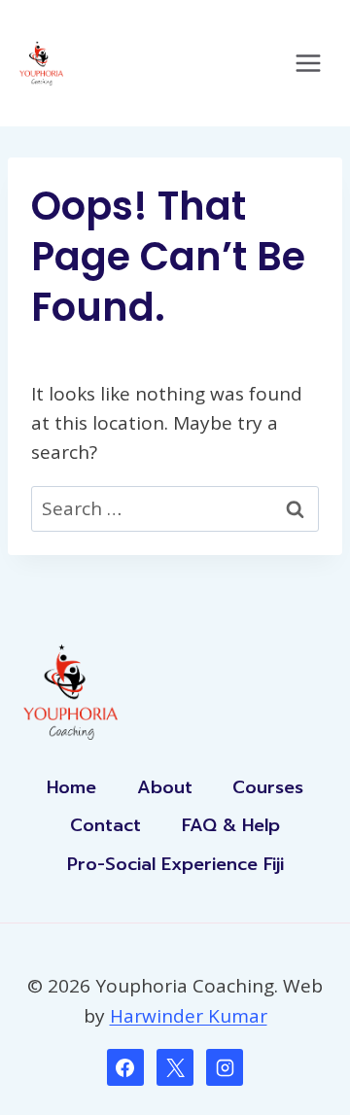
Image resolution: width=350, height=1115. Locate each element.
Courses (267, 787)
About (164, 787)
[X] (175, 1067)
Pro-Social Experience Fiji (175, 864)
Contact (105, 825)
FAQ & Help (231, 825)
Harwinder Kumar (188, 1015)
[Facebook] (125, 1067)
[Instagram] (224, 1067)
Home (71, 787)
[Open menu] (308, 63)
